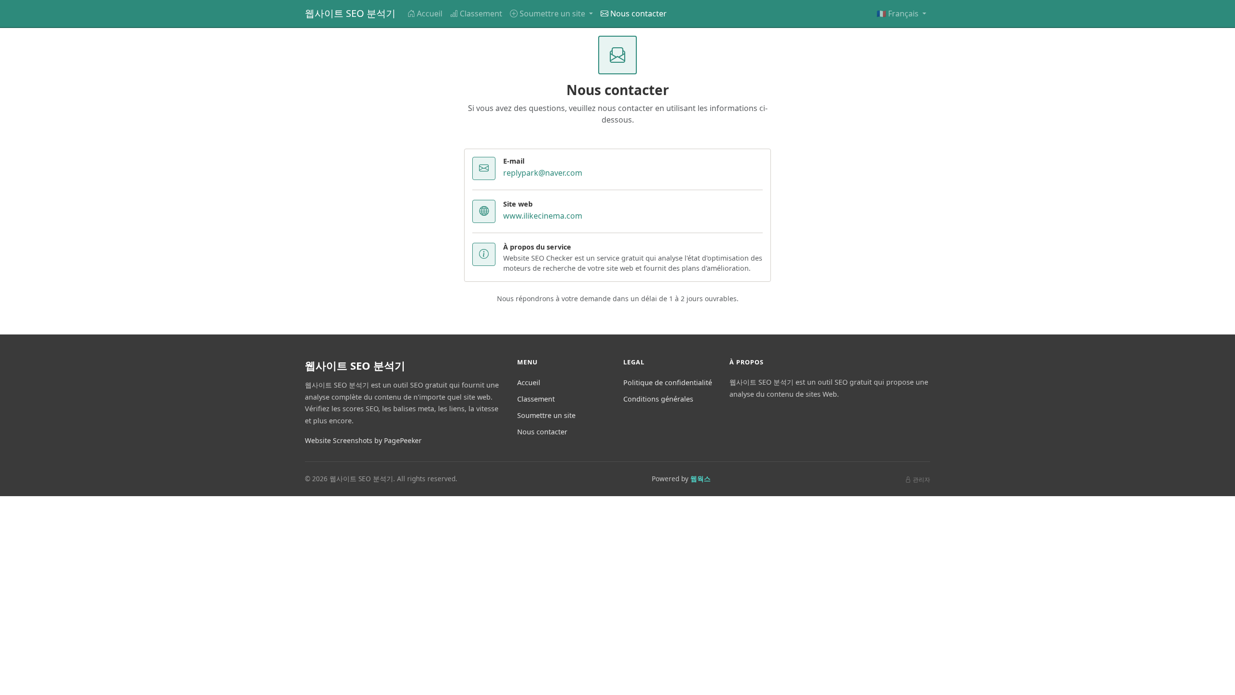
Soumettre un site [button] (553, 13)
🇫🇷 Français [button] (898, 13)
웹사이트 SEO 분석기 (350, 13)
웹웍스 (700, 478)
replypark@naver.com (542, 172)
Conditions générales (658, 398)
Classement (481, 13)
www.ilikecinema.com (542, 215)
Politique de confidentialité (667, 382)
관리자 (921, 479)
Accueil (429, 13)
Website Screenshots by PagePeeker (363, 440)
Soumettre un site (546, 415)
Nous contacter (638, 13)
